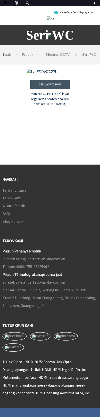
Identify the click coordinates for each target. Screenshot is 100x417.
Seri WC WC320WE (50, 84)
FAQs (6, 213)
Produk (27, 54)
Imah (7, 54)
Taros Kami (11, 197)
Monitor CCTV (58, 54)
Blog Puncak (12, 221)
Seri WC (89, 54)
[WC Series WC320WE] (50, 71)
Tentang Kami (14, 190)
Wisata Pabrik (13, 205)
